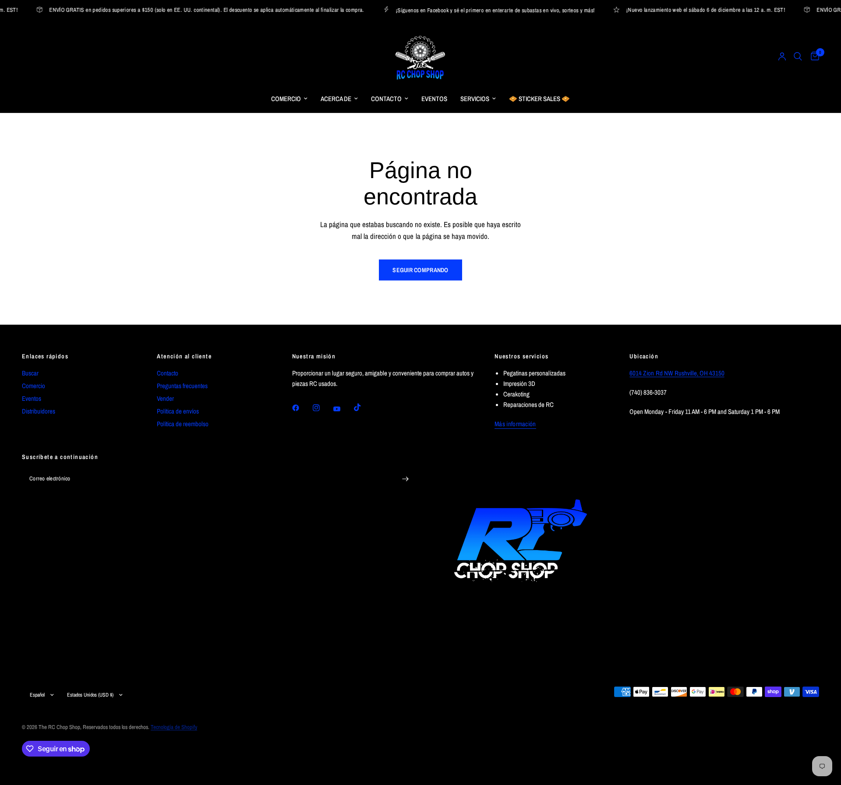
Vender (165, 398)
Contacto (167, 373)
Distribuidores (38, 411)
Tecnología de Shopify (174, 727)
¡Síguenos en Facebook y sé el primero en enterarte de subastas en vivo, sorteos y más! (488, 10)
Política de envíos (178, 411)
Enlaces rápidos (45, 356)
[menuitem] (289, 99)
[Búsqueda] (797, 56)
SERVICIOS (474, 98)
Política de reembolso (182, 423)
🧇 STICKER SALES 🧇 (539, 98)
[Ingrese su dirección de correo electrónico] (405, 479)
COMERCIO (286, 98)
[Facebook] (301, 407)
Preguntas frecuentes (182, 385)
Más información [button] (515, 424)
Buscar (30, 373)
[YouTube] (343, 408)
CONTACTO (386, 98)
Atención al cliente (184, 356)
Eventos (31, 398)
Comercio (33, 385)
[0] (812, 56)
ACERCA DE (336, 98)
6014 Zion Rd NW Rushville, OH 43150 (676, 373)
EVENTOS (434, 98)
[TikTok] (363, 407)
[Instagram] (322, 407)
